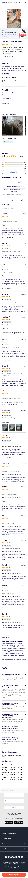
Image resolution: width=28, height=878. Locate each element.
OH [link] (12, 7)
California (9, 863)
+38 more (8, 53)
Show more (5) (6, 204)
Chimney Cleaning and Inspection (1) (13, 194)
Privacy (5, 863)
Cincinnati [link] (17, 7)
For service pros (7, 839)
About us (5, 849)
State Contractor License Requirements (12, 641)
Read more (5, 73)
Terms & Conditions (14, 867)
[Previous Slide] (3, 149)
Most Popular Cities (8, 790)
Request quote (14, 875)
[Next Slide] (6, 149)
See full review (6, 237)
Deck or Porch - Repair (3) (10, 197)
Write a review (14, 172)
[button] (12, 131)
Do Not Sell (15, 863)
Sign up (14, 807)
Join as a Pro (17, 2)
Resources (5, 844)
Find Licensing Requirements (17, 655)
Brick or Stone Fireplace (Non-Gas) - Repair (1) (14, 190)
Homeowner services (9, 833)
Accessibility (22, 863)
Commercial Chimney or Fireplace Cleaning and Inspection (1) (14, 185)
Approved (5, 11)
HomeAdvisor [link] (5, 7)
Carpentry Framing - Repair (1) (11, 182)
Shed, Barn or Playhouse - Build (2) (12, 200)
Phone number (8, 56)
